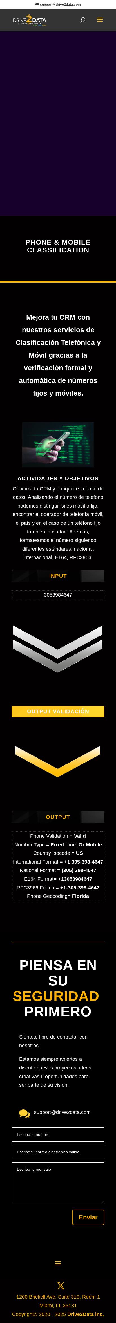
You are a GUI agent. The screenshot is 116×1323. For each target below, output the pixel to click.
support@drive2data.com (62, 1112)
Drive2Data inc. (85, 1314)
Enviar (88, 1217)
